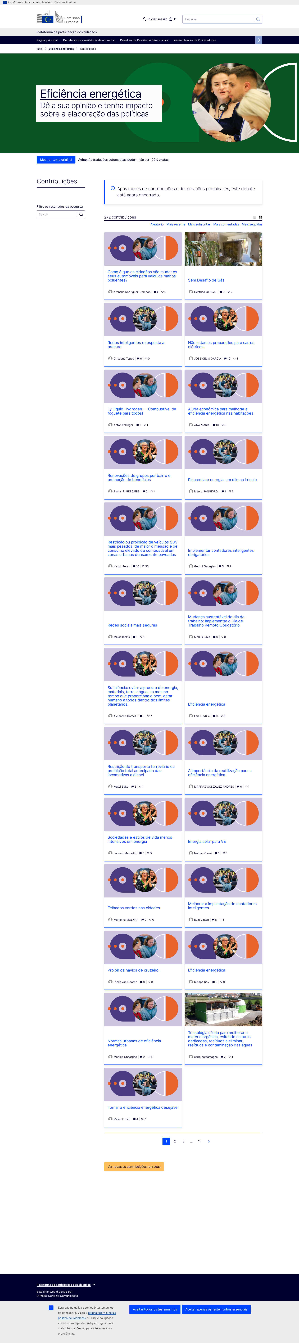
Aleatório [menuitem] (157, 224)
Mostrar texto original (56, 159)
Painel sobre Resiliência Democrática (144, 40)
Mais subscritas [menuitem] (199, 224)
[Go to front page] (65, 17)
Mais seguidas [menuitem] (252, 224)
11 (199, 1141)
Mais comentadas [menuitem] (226, 224)
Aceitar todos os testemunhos (155, 1309)
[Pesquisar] (258, 19)
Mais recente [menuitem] (175, 224)
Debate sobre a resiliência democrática (89, 40)
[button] (254, 217)
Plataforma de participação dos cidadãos (64, 1284)
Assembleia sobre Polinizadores (195, 40)
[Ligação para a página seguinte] (208, 1141)
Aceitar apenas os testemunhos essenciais (216, 1309)
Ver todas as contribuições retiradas (134, 1166)
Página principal (47, 40)
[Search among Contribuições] (81, 214)
